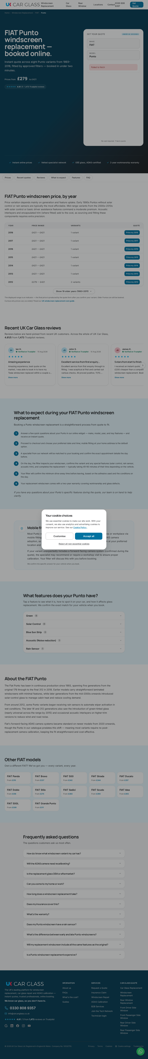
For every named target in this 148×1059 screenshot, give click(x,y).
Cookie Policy (80, 527)
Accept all (88, 536)
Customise (59, 536)
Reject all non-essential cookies (74, 544)
